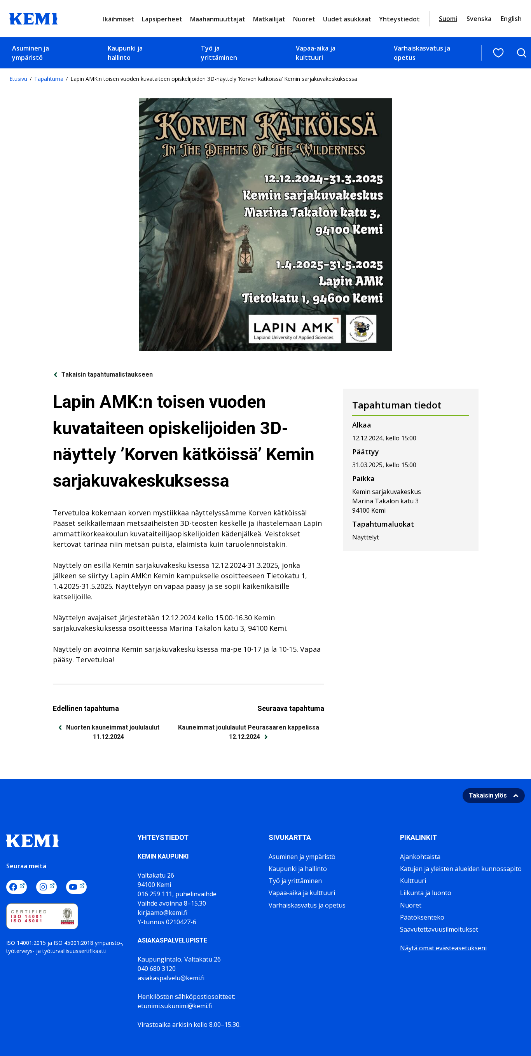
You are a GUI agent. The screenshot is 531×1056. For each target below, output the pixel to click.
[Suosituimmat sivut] (498, 53)
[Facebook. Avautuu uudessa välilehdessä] (16, 887)
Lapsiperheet (162, 19)
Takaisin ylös (488, 795)
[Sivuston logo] (33, 18)
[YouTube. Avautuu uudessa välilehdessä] (76, 887)
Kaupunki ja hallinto (125, 53)
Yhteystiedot (399, 19)
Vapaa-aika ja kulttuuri (315, 53)
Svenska (478, 18)
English (511, 18)
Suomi (448, 18)
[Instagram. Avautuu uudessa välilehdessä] (46, 887)
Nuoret (304, 19)
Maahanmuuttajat (217, 19)
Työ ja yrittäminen (219, 53)
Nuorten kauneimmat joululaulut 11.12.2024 (112, 732)
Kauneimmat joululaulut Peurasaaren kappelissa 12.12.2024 (248, 732)
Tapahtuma (48, 78)
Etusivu (18, 78)
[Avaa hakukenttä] (521, 53)
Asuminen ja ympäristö (30, 53)
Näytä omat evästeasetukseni (443, 948)
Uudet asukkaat (347, 19)
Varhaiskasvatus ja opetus (422, 53)
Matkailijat (269, 19)
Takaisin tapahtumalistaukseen (107, 374)
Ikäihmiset (118, 19)
